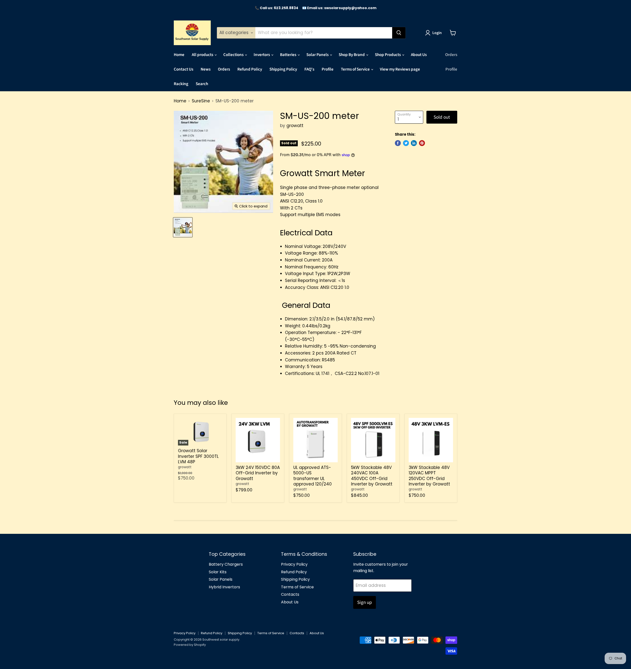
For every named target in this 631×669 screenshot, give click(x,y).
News (205, 69)
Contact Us (183, 69)
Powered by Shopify (190, 644)
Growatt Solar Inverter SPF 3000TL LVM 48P (198, 456)
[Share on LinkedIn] (414, 143)
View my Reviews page (400, 69)
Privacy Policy (294, 564)
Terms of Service (355, 69)
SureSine (201, 101)
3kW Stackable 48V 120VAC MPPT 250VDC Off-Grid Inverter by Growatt (429, 476)
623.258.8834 (286, 7)
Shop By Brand (352, 55)
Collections (233, 55)
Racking (181, 84)
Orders (224, 69)
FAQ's (309, 69)
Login (437, 33)
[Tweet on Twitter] (406, 143)
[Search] (398, 32)
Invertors (262, 55)
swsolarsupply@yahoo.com (350, 7)
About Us (419, 55)
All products (203, 55)
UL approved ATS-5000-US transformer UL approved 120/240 (312, 476)
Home (179, 55)
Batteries (288, 55)
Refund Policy (249, 69)
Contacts (290, 594)
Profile (327, 69)
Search (202, 84)
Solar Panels (317, 55)
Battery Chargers (226, 564)
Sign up (364, 602)
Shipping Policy (283, 69)
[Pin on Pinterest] (422, 143)
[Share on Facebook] (398, 143)
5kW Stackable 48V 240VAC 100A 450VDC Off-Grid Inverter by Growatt (371, 476)
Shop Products (388, 55)
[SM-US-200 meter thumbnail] (182, 227)
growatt (294, 126)
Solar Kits (218, 572)
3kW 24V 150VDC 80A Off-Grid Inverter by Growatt (258, 473)
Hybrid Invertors (224, 587)
